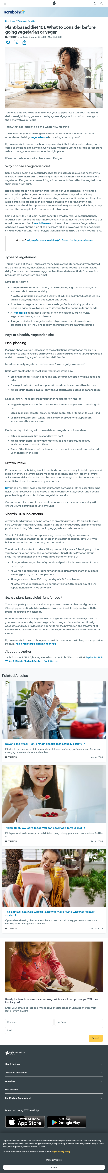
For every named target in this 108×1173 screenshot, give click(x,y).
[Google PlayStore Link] (66, 1121)
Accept (54, 1167)
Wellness (22, 21)
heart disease (41, 223)
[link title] (54, 3)
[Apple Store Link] (25, 1121)
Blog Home (10, 21)
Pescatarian (20, 312)
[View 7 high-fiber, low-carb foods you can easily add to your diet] (54, 794)
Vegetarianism (39, 137)
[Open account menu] (94, 3)
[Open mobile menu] (4, 3)
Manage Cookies (54, 1160)
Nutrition (32, 21)
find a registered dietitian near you (36, 643)
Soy (7, 488)
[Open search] (102, 3)
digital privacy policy (61, 1151)
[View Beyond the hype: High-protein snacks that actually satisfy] (54, 710)
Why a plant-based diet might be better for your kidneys (59, 240)
